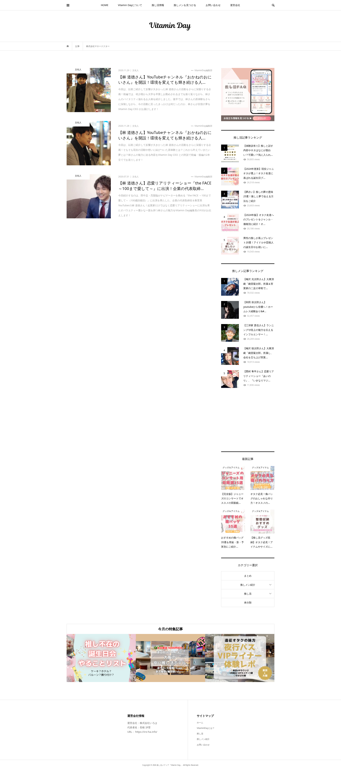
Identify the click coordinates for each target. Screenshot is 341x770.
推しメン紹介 (247, 584)
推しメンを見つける (185, 5)
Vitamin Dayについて (130, 5)
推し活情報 (158, 5)
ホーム (200, 722)
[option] (101, 658)
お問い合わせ (213, 5)
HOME (104, 5)
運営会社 (235, 5)
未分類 (247, 602)
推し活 (247, 593)
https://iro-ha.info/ (146, 731)
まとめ (247, 575)
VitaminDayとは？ (206, 728)
